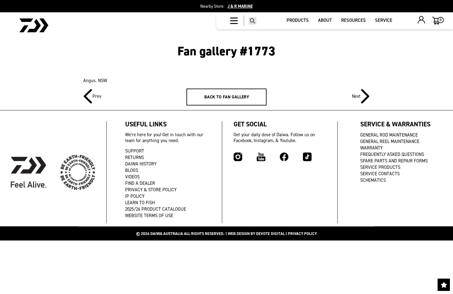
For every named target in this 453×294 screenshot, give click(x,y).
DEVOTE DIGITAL (270, 233)
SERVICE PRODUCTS (380, 167)
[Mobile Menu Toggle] (234, 21)
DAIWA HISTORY (141, 164)
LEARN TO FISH (140, 203)
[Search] (252, 21)
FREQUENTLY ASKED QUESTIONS (392, 154)
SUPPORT (134, 151)
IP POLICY (135, 196)
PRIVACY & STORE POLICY (151, 190)
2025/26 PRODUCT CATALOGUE (155, 209)
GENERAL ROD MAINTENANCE (389, 135)
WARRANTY (371, 148)
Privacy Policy (302, 233)
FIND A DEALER (140, 183)
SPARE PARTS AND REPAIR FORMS (394, 161)
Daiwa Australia (166, 233)
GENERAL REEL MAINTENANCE (389, 141)
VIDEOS (132, 177)
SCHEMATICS (373, 180)
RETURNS (134, 157)
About (325, 20)
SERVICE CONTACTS (380, 174)
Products (298, 20)
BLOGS (131, 170)
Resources (353, 20)
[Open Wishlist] (444, 285)
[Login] (421, 20)
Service (383, 20)
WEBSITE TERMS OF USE (149, 216)
